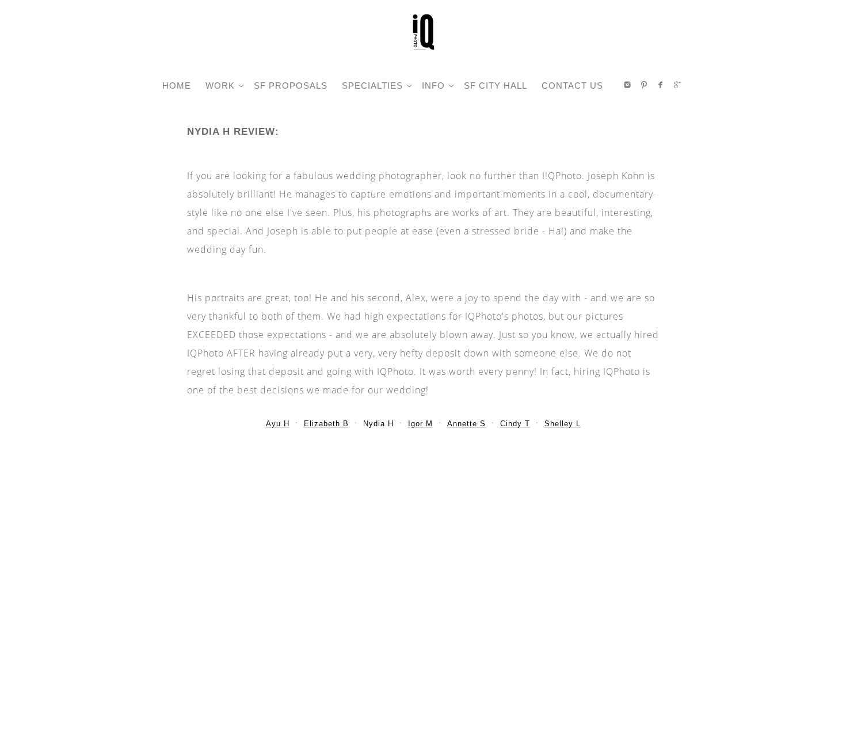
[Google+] (677, 85)
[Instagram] (627, 85)
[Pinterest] (644, 85)
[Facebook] (661, 85)
